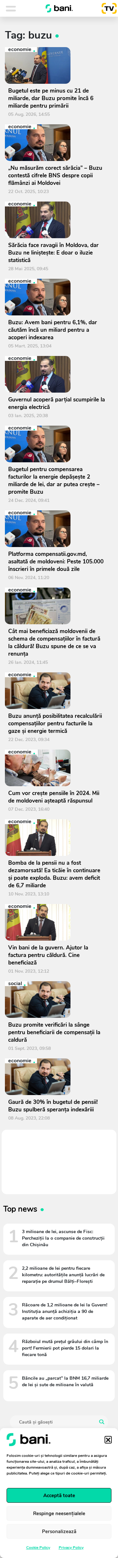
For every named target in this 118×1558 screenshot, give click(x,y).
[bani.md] (59, 8)
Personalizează (59, 1531)
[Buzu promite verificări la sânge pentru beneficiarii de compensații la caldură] (56, 999)
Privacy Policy (71, 1547)
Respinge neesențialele (59, 1513)
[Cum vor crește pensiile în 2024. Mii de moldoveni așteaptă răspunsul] (56, 768)
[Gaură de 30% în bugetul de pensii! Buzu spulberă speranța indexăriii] (56, 1076)
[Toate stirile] (19, 8)
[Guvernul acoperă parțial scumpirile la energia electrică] (56, 374)
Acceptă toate (59, 1495)
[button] (108, 1439)
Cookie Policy (38, 1547)
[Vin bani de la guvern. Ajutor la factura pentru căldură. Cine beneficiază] (56, 922)
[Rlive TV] (106, 8)
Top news (20, 1209)
